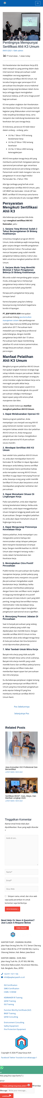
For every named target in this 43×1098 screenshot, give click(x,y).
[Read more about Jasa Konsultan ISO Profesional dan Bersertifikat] (21, 748)
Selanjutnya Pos (21, 713)
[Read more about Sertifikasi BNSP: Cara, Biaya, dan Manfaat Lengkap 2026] (21, 785)
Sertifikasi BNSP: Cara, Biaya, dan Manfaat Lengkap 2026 (20, 797)
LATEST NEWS (9, 772)
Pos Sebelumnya (21, 706)
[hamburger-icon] (37, 3)
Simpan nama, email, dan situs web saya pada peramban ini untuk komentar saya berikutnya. (21, 899)
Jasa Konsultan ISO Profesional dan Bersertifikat (21, 768)
